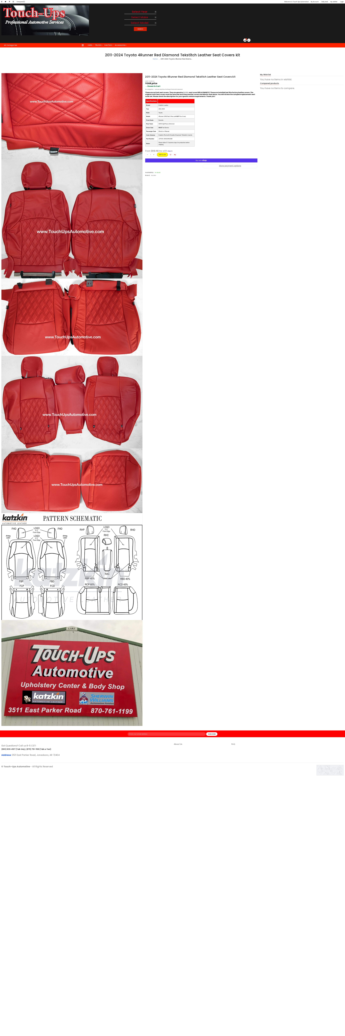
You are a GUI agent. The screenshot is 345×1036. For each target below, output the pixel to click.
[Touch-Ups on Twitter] (6, 2)
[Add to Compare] (175, 154)
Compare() (21, 2)
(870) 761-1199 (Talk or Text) (38, 749)
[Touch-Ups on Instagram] (14, 2)
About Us (178, 744)
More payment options (230, 165)
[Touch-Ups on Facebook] (2, 2)
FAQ (233, 744)
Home (155, 59)
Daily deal (325, 2)
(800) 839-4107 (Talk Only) (13, 749)
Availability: (149, 172)
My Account (315, 2)
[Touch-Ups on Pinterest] (9, 2)
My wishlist (333, 2)
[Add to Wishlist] (170, 154)
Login (342, 2)
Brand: (147, 175)
